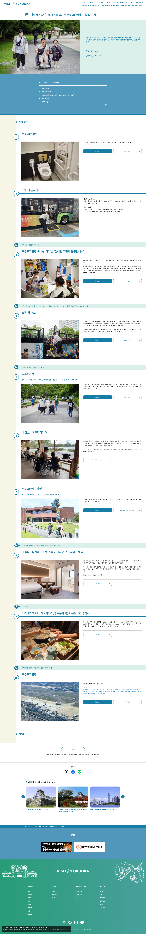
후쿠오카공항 (45, 88)
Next (123, 796)
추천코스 (93, 2)
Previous (23, 796)
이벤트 (115, 2)
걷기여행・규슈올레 (106, 5)
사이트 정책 (79, 894)
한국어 (101, 904)
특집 (84, 2)
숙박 (129, 5)
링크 (77, 897)
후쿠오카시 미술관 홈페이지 (127, 510)
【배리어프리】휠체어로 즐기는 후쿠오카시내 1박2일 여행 (49, 826)
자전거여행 (116, 5)
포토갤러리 (55, 894)
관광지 (101, 2)
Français (102, 907)
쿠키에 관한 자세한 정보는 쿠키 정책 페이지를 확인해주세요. (44, 929)
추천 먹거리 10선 (94, 5)
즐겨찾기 (140, 2)
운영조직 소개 (79, 891)
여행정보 (124, 2)
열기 (106, 105)
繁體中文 (102, 901)
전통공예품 (124, 5)
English (102, 894)
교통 (132, 2)
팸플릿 (53, 891)
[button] (73, 749)
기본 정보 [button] (97, 151)
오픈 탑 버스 (45, 98)
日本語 (101, 891)
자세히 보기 (127, 151)
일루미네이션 (85, 5)
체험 (108, 2)
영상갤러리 (55, 897)
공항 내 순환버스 (46, 92)
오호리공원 (45, 102)
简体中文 (102, 897)
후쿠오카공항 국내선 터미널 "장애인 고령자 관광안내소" (58, 95)
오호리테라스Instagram (97, 460)
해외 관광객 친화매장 (137, 5)
